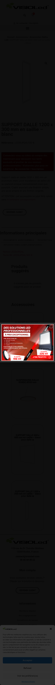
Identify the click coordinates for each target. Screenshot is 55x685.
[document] (27, 342)
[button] (51, 327)
